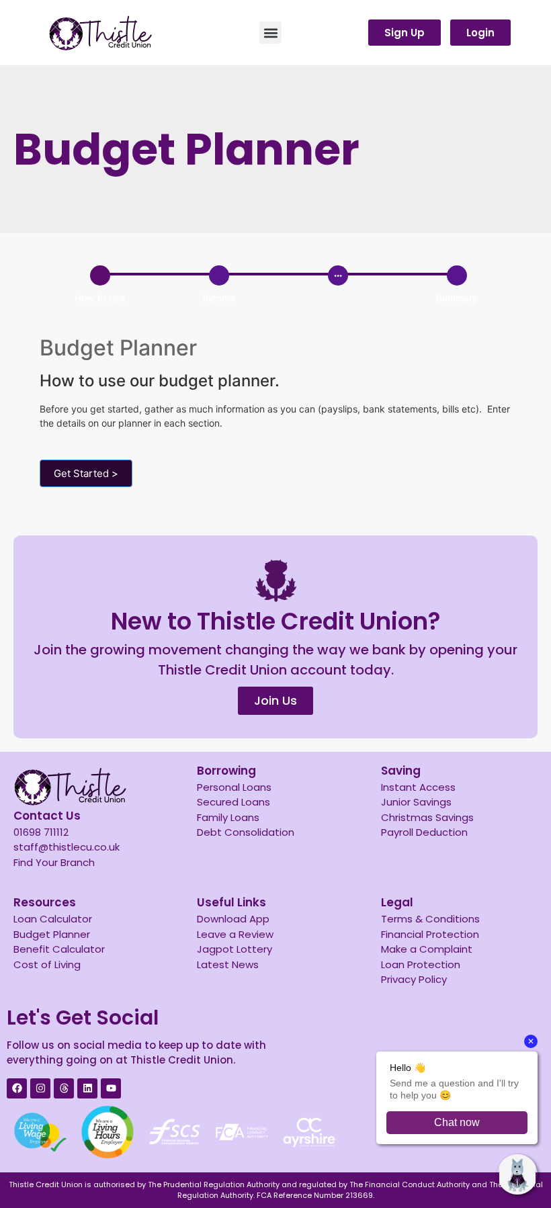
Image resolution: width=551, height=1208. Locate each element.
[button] (270, 32)
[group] (278, 287)
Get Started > (86, 473)
